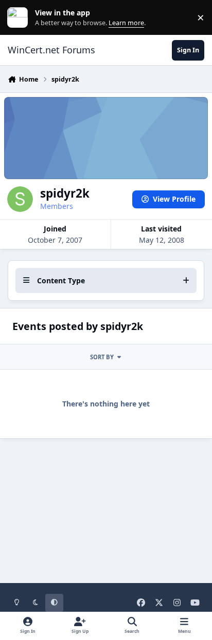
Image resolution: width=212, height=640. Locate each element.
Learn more (20, 18)
